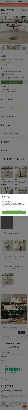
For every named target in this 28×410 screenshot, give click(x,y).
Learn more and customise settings (14, 210)
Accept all (14, 212)
